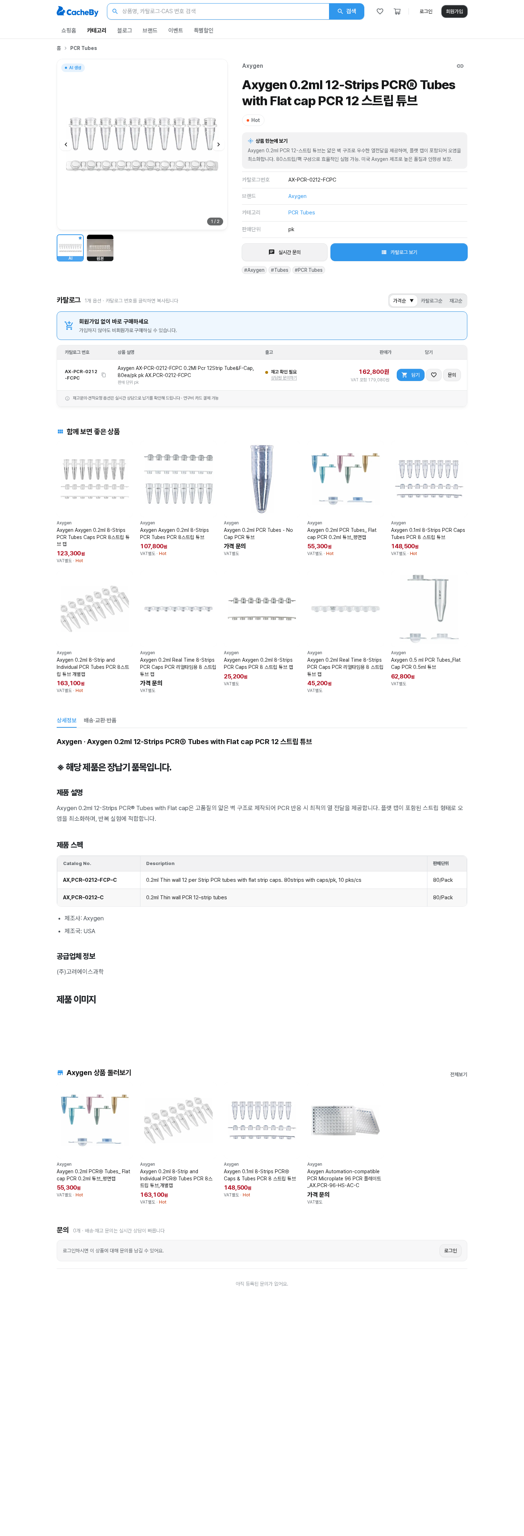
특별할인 (204, 30)
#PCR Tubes (309, 270)
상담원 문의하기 (284, 377)
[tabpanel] (262, 888)
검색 (351, 11)
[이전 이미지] (66, 144)
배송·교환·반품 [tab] (100, 720)
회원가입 (454, 11)
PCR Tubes (83, 48)
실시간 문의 (289, 252)
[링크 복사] (460, 66)
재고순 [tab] (455, 301)
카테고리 (97, 30)
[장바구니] (397, 11)
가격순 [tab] (403, 301)
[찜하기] (433, 375)
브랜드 (150, 30)
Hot (255, 120)
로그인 (426, 11)
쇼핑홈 (68, 30)
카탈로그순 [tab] (431, 301)
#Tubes (279, 270)
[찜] (380, 11)
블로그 (124, 30)
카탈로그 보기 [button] (404, 252)
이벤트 (175, 30)
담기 (415, 375)
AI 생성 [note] (75, 68)
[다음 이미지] (218, 144)
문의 (452, 375)
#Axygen (254, 270)
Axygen (252, 65)
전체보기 (458, 1074)
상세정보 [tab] (67, 720)
